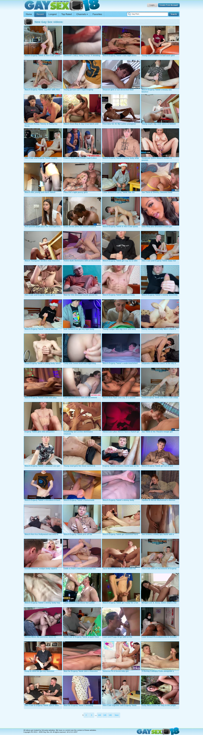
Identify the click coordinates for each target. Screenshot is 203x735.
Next (116, 715)
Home (29, 14)
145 (104, 715)
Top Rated (66, 14)
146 (110, 715)
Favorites (97, 14)
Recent (40, 14)
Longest (53, 14)
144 (99, 715)
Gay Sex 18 (61, 5)
